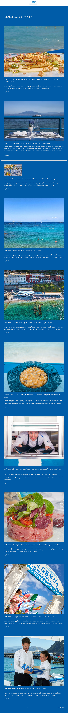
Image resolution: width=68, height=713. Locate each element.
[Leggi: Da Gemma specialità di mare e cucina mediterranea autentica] (34, 120)
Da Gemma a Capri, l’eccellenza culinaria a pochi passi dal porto (29, 617)
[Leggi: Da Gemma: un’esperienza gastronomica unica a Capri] (34, 660)
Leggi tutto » (7, 92)
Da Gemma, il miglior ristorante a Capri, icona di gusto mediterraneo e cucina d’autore (32, 80)
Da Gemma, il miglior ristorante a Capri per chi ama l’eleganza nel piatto (32, 545)
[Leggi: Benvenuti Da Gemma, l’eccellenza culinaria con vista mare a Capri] (13, 170)
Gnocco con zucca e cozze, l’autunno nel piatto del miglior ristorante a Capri (32, 396)
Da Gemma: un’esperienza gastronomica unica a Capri (25, 689)
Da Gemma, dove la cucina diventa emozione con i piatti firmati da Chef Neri (32, 470)
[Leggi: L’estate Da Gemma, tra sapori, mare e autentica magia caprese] (34, 294)
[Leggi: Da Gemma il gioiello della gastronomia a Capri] (34, 223)
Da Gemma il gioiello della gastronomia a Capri (22, 251)
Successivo (61, 707)
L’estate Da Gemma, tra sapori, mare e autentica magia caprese (28, 323)
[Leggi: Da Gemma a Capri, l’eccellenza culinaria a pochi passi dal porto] (34, 589)
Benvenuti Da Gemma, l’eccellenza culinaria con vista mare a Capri (30, 179)
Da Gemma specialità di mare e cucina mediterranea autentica (28, 143)
